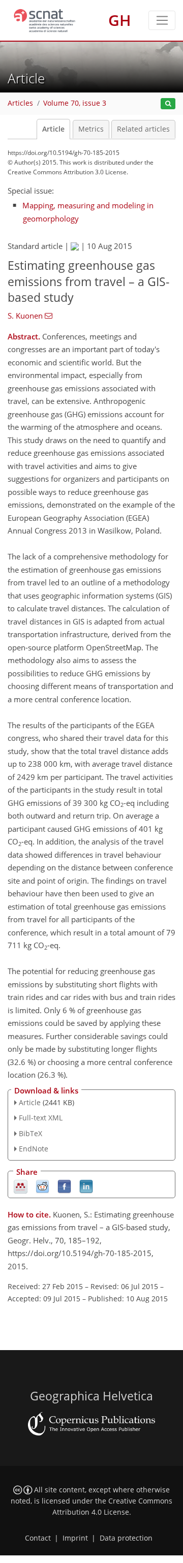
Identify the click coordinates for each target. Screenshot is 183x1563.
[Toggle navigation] (161, 20)
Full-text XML (41, 1117)
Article (53, 129)
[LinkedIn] (86, 1186)
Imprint (75, 1538)
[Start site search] (168, 104)
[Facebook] (64, 1186)
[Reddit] (42, 1186)
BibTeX (30, 1133)
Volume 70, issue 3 (74, 103)
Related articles (143, 129)
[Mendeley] (20, 1186)
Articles (20, 103)
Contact (38, 1538)
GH (119, 20)
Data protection (126, 1538)
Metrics (91, 129)
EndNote (33, 1148)
